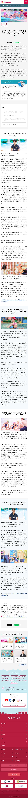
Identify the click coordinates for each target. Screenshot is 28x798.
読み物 (16, 756)
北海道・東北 (3, 723)
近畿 (2, 738)
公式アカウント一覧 (14, 705)
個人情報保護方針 (18, 790)
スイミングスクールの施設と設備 (10, 124)
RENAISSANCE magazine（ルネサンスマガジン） (13, 5)
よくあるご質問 (17, 760)
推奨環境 (24, 790)
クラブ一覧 (3, 753)
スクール (2, 756)
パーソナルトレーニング (21, 680)
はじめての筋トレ (14, 676)
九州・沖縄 (3, 745)
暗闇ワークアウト (21, 678)
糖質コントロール (14, 682)
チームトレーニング (5, 676)
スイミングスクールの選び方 (9, 115)
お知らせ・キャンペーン (19, 749)
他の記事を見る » (23, 664)
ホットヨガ (4, 680)
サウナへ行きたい (6, 678)
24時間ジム (14, 678)
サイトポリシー (11, 790)
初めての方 (3, 749)
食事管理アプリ (23, 676)
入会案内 (2, 760)
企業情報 (6, 790)
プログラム (17, 753)
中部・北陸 (3, 734)
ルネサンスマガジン (11, 687)
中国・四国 (3, 741)
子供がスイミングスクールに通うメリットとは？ (13, 112)
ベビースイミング (11, 680)
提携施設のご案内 (14, 769)
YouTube (15, 774)
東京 (2, 730)
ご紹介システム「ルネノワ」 (14, 765)
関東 (2, 727)
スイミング (4, 23)
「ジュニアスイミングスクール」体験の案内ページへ (14, 616)
